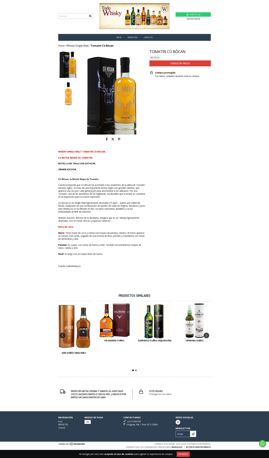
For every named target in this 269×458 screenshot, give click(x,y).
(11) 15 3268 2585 (134, 421)
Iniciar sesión (193, 19)
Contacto (148, 37)
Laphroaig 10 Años (194, 340)
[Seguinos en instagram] (178, 422)
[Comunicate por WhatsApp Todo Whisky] (262, 443)
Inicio (118, 37)
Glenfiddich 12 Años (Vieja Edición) (154, 340)
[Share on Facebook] (107, 139)
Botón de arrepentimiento (198, 447)
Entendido (183, 454)
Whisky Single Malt (77, 45)
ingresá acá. (177, 447)
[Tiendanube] (71, 445)
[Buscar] (90, 16)
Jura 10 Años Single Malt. (74, 352)
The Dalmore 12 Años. (114, 340)
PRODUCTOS (132, 37)
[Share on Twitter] (112, 139)
